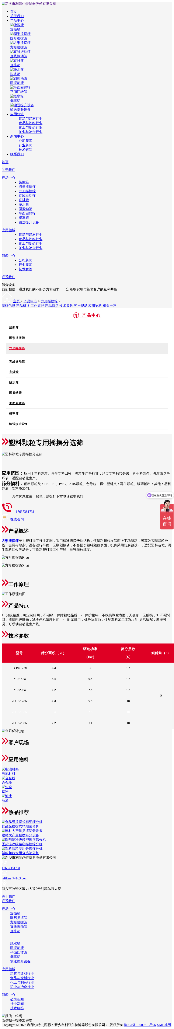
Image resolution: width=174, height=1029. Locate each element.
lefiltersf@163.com (14, 878)
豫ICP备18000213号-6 (140, 1025)
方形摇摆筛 (27, 191)
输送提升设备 (29, 222)
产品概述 (23, 305)
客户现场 (80, 305)
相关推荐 (109, 305)
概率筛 (24, 218)
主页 (17, 301)
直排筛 (24, 200)
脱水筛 (24, 204)
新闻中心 (17, 136)
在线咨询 (16, 519)
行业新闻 (25, 145)
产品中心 (17, 20)
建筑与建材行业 (30, 118)
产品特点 (52, 305)
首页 (13, 11)
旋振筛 (24, 182)
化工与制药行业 (30, 127)
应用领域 (17, 114)
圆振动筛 (25, 209)
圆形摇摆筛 (27, 186)
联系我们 (17, 154)
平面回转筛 (27, 213)
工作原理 (37, 305)
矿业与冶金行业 (30, 132)
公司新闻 (25, 141)
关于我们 (17, 16)
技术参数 (66, 305)
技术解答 (25, 149)
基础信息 (8, 305)
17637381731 (25, 511)
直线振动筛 (27, 195)
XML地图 (164, 1025)
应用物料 (95, 305)
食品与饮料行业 (30, 123)
